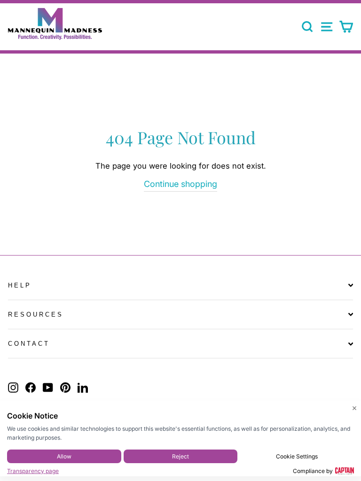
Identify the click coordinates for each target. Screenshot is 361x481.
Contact (29, 343)
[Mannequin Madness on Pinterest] (65, 387)
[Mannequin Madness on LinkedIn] (83, 387)
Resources (35, 314)
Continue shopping (180, 184)
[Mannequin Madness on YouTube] (48, 387)
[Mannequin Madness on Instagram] (13, 387)
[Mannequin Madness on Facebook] (30, 387)
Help (19, 285)
